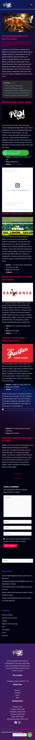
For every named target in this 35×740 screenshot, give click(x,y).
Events (17, 695)
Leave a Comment (7, 42)
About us (17, 690)
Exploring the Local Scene (9, 618)
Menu (17, 697)
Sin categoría (6, 629)
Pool (3, 627)
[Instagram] (19, 722)
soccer (4, 632)
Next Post (17, 478)
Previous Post (17, 474)
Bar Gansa (14, 333)
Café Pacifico (15, 389)
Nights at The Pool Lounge (20, 44)
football (4, 621)
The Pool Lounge (16, 164)
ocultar (13, 83)
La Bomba (15, 272)
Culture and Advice (19, 42)
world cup (5, 635)
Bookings (17, 693)
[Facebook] (15, 722)
